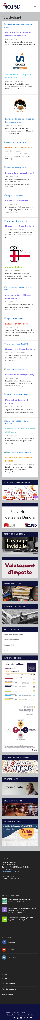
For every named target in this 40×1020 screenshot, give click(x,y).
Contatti (23, 1012)
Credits (30, 1015)
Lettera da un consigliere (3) (19, 374)
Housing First (9, 645)
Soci (22, 81)
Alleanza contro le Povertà (22, 464)
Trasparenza (22, 1015)
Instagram (12, 957)
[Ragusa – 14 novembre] (20, 318)
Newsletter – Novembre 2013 (20, 349)
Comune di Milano (14, 267)
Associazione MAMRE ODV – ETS (20, 899)
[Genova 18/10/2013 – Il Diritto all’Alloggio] (20, 422)
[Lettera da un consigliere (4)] (20, 167)
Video (20, 407)
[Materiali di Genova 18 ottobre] (20, 394)
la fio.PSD (15, 1012)
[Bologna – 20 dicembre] (20, 195)
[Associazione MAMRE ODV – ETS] (4, 901)
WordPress (20, 1009)
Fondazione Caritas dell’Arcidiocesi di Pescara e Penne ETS (22, 909)
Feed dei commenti (9, 989)
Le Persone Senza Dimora (13, 634)
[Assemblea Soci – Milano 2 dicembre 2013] (20, 288)
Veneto (20, 126)
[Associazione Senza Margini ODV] (4, 919)
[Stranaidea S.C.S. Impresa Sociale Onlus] (20, 61)
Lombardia (18, 271)
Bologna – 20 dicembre (16, 200)
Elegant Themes (19, 1006)
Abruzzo (19, 912)
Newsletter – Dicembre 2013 (19, 226)
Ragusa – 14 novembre (16, 323)
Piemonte (17, 81)
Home (8, 1012)
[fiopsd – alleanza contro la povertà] (20, 452)
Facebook (11, 942)
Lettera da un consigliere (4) (19, 173)
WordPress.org (7, 994)
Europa (6, 650)
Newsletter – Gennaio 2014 (18, 147)
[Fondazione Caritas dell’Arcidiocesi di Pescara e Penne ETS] (4, 909)
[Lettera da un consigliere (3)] (20, 369)
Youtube (11, 950)
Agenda (17, 327)
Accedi (4, 978)
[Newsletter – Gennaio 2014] (20, 142)
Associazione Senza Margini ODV (20, 918)
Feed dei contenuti (9, 984)
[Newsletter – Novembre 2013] (20, 344)
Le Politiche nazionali (12, 640)
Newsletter (18, 151)
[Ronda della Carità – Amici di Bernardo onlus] (20, 106)
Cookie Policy (11, 1015)
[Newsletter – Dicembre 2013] (20, 221)
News (16, 39)
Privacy (30, 1012)
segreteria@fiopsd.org (10, 871)
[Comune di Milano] (20, 254)
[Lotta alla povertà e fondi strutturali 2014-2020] (20, 25)
